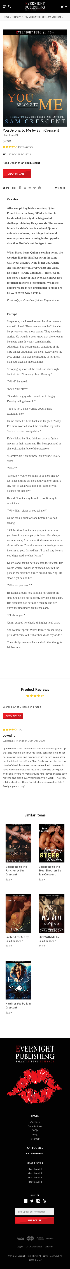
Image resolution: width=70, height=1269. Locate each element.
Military (17, 16)
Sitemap (35, 1138)
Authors (35, 1121)
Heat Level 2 (35, 1173)
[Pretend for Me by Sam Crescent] (18, 913)
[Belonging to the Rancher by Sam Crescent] (18, 843)
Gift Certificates (34, 1246)
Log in (20, 1246)
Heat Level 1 (35, 1169)
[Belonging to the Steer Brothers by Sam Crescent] (51, 843)
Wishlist (60, 187)
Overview (12, 199)
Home (6, 16)
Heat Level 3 (10, 135)
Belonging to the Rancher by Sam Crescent (16, 870)
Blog (35, 1134)
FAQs (35, 1130)
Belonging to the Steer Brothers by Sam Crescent (50, 870)
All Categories (34, 1153)
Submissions (35, 1126)
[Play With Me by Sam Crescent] (51, 913)
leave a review (25, 146)
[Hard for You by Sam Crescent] (18, 980)
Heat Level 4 (35, 1181)
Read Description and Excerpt (21, 162)
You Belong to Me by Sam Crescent (42, 16)
